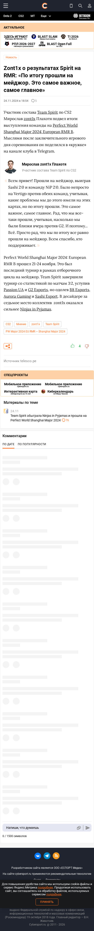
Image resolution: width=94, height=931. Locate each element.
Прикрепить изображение (78, 827)
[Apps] (71, 5)
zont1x (35, 324)
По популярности (32, 444)
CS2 (21, 16)
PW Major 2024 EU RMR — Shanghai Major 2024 (35, 331)
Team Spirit (52, 324)
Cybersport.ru (37, 924)
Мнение (21, 324)
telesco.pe (28, 361)
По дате (8, 444)
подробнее (45, 887)
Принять (47, 902)
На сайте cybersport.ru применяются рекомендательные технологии (47, 873)
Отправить (87, 827)
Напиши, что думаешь (22, 827)
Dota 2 (7, 16)
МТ (33, 16)
